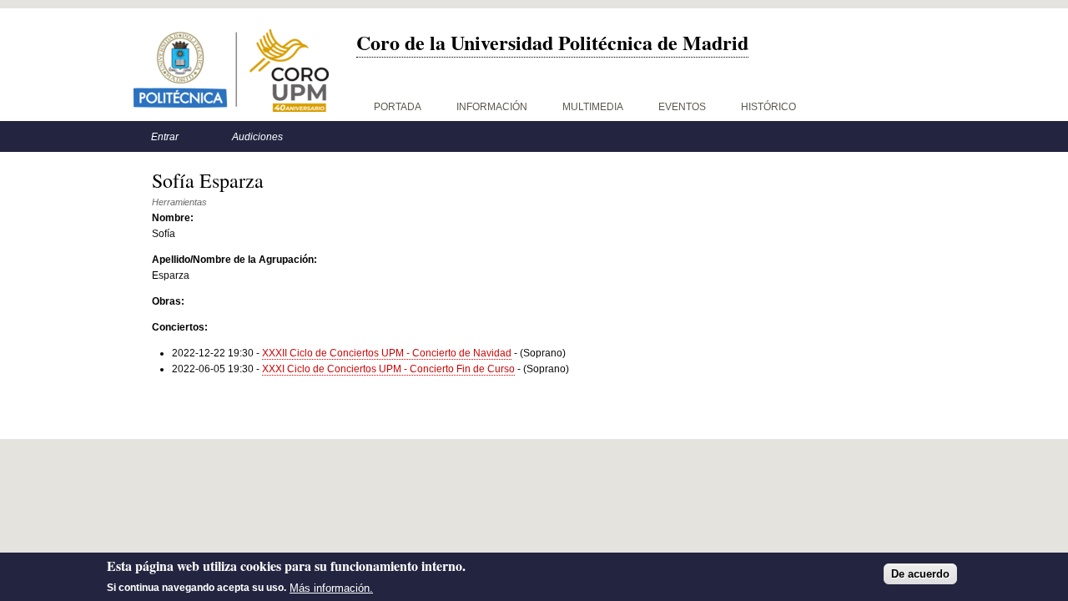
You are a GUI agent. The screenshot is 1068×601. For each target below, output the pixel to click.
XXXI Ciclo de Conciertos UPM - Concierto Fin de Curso (388, 369)
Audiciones (257, 137)
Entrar (165, 137)
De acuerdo (920, 574)
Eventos (682, 107)
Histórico (768, 107)
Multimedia (592, 107)
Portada (397, 107)
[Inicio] (231, 70)
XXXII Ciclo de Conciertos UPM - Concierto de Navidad (386, 353)
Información (491, 107)
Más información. (331, 587)
